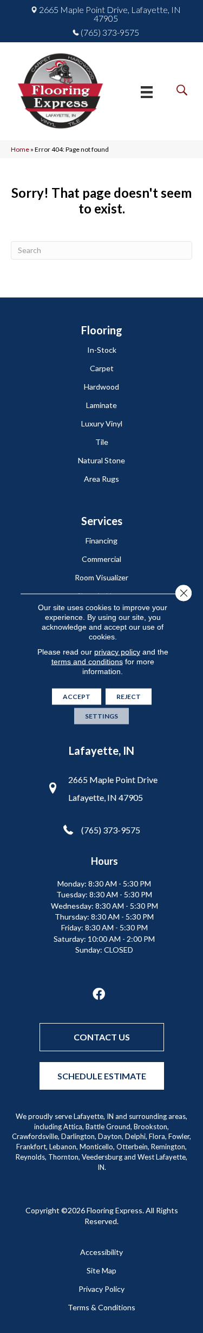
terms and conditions (87, 661)
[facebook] (99, 994)
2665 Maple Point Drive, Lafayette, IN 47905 (110, 14)
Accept (76, 697)
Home (20, 149)
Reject (128, 697)
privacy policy (117, 652)
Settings (101, 716)
